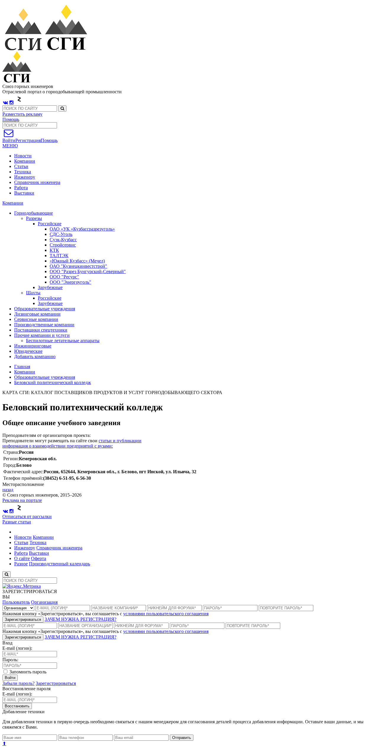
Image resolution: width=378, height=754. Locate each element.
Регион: (11, 458)
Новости (23, 155)
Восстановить (17, 706)
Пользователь (16, 602)
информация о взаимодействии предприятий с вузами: (57, 445)
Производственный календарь (59, 563)
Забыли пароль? (18, 683)
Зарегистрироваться (23, 619)
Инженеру (24, 176)
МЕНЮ (10, 145)
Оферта (38, 558)
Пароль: (10, 659)
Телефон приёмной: (23, 478)
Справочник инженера (37, 182)
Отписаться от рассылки (27, 516)
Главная (22, 366)
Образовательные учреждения (44, 377)
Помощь (10, 119)
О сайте (22, 558)
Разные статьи (16, 521)
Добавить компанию (35, 356)
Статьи (21, 166)
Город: (9, 465)
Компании (24, 161)
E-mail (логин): (17, 648)
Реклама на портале (22, 500)
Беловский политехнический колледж (52, 382)
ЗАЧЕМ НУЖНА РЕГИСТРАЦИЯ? (80, 619)
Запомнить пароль (27, 671)
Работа (21, 187)
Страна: (11, 452)
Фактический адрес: (23, 471)
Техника (22, 171)
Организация (44, 602)
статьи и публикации (120, 440)
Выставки (24, 192)
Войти (10, 677)
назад (7, 489)
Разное (21, 563)
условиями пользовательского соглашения (165, 613)
